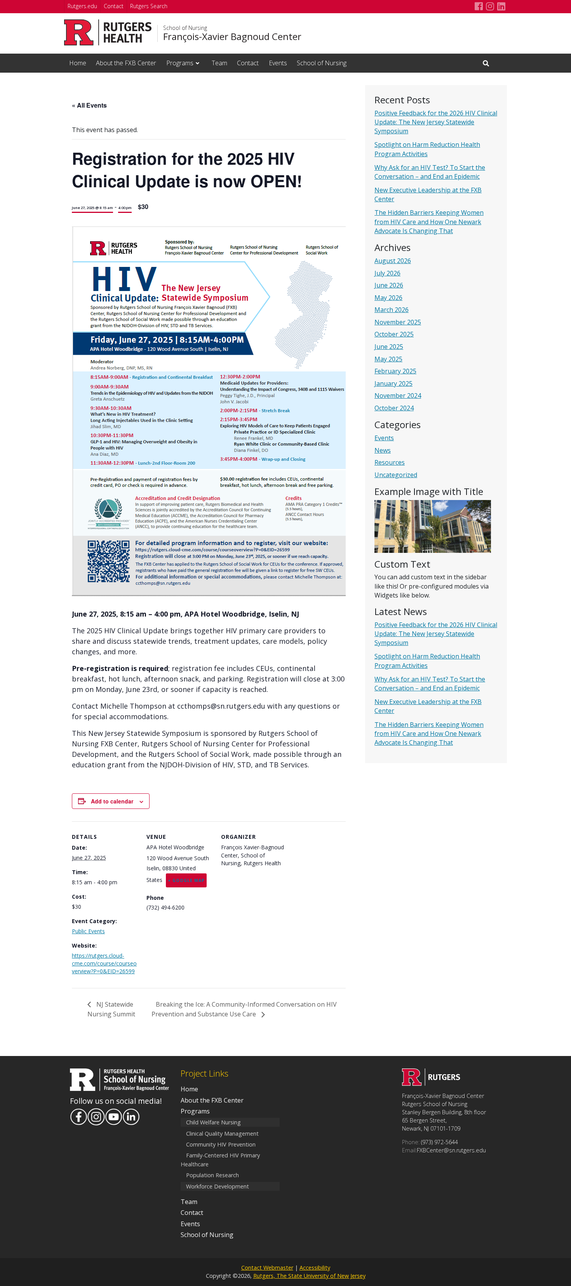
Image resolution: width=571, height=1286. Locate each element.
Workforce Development (217, 1186)
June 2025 (388, 346)
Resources (389, 462)
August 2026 (392, 260)
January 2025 (393, 383)
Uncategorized (395, 474)
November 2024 (397, 395)
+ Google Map (186, 880)
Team (219, 63)
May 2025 (388, 359)
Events (278, 63)
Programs (179, 63)
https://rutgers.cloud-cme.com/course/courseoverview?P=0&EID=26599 (104, 963)
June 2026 (388, 285)
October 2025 (394, 334)
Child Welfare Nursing (213, 1122)
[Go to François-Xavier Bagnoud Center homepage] (431, 1083)
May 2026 (388, 297)
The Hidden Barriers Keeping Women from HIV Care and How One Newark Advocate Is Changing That (429, 221)
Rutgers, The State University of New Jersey (309, 1275)
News (382, 450)
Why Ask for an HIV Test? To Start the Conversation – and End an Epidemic (429, 172)
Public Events (88, 931)
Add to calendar (112, 801)
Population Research (212, 1175)
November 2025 (397, 322)
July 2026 (387, 273)
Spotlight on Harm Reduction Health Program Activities (427, 149)
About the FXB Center (126, 63)
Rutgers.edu (82, 6)
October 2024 (394, 408)
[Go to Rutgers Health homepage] (108, 32)
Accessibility (314, 1267)
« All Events (89, 105)
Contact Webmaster (267, 1267)
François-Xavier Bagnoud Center (232, 36)
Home (77, 63)
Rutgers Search (148, 6)
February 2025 (395, 371)
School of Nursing (185, 28)
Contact (114, 6)
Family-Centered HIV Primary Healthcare (220, 1160)
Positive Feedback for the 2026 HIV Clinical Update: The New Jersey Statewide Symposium (435, 122)
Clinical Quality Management (222, 1133)
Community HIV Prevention (221, 1144)
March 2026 (391, 309)
